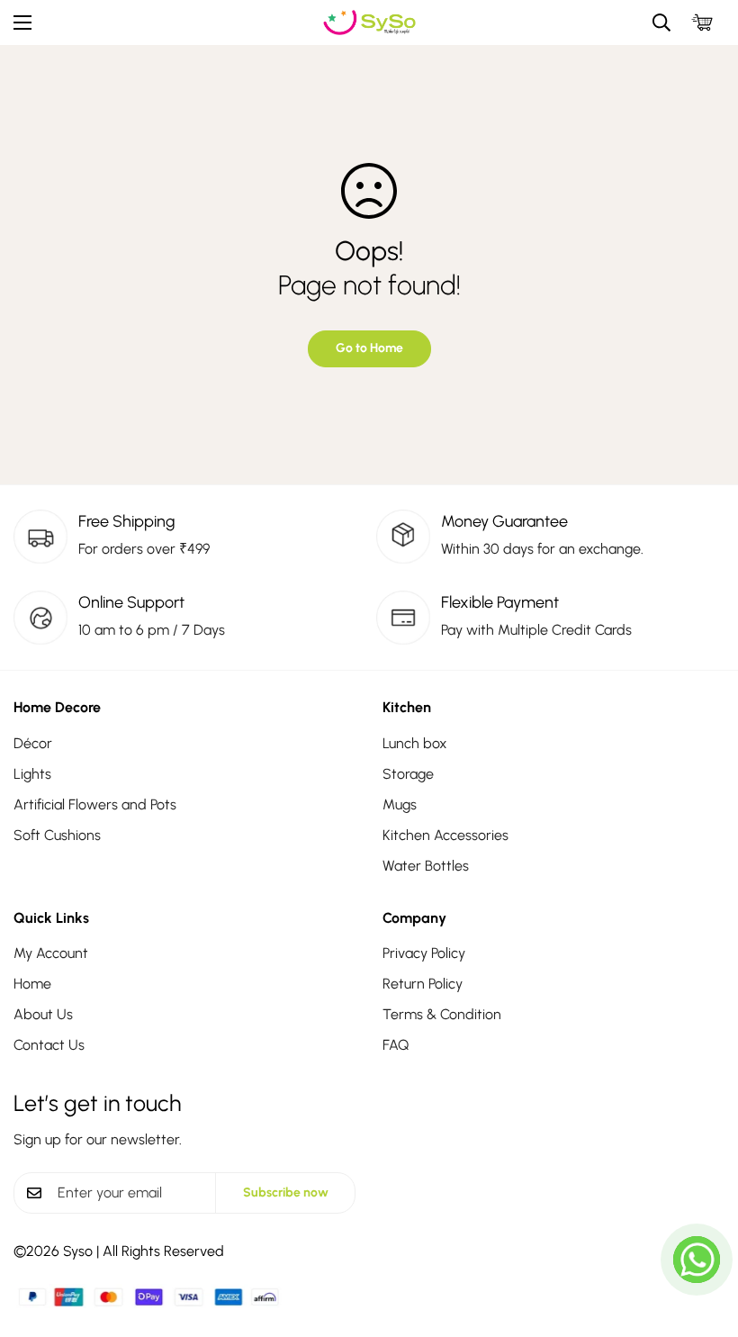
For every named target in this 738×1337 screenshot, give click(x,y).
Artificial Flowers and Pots (95, 804)
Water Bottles (425, 865)
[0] (702, 22)
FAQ (395, 1044)
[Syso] (369, 22)
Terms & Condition (441, 1014)
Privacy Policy (423, 953)
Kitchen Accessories (445, 835)
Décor (33, 743)
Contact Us (49, 1044)
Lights (32, 773)
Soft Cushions (57, 835)
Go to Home (369, 348)
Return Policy (422, 983)
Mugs (399, 804)
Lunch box (414, 743)
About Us (43, 1014)
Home (32, 983)
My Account (51, 953)
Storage (408, 773)
